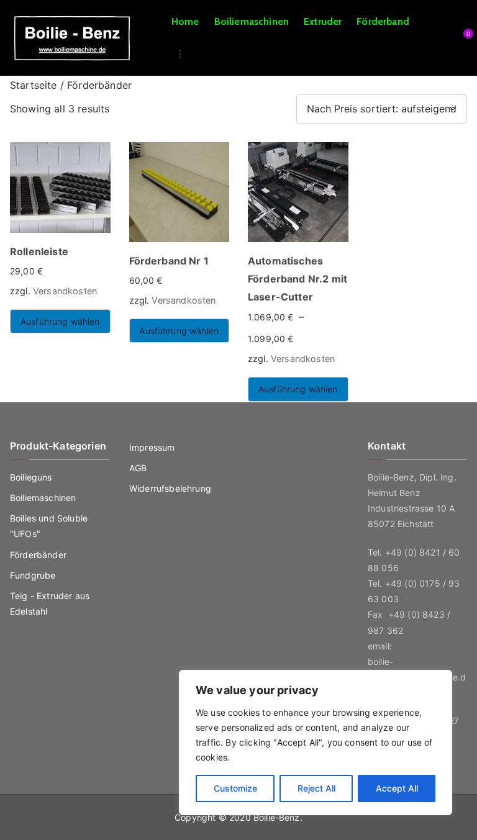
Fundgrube (32, 575)
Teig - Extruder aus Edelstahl (49, 603)
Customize (235, 788)
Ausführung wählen (60, 321)
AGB (138, 468)
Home (185, 21)
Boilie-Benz (276, 817)
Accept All (397, 788)
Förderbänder (38, 554)
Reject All (316, 788)
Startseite (33, 85)
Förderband (383, 21)
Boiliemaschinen (251, 21)
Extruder (323, 21)
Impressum (152, 447)
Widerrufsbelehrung (170, 488)
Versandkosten (65, 291)
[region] (315, 742)
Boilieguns (31, 477)
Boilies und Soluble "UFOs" (49, 526)
